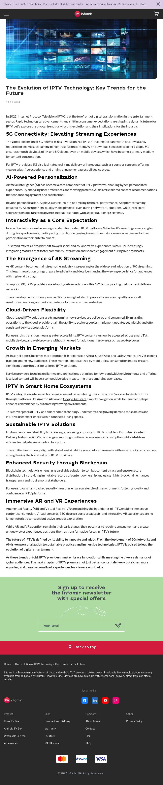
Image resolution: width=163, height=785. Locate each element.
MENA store (52, 743)
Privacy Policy (134, 721)
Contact (90, 728)
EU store (50, 735)
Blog (88, 735)
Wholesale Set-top (14, 735)
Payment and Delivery (58, 721)
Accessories (11, 743)
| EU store (140, 4)
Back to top (85, 647)
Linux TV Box (11, 721)
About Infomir (93, 721)
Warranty (50, 728)
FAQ (87, 743)
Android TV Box (13, 728)
